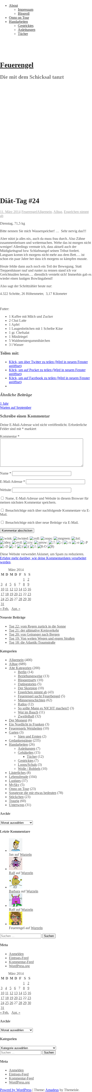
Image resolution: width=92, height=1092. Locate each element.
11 (6, 589)
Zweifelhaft (26, 716)
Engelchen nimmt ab (32, 692)
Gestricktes (25, 26)
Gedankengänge (20, 740)
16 (29, 589)
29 (25, 599)
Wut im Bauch (28, 712)
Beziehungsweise (30, 676)
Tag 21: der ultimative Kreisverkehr (34, 630)
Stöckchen (16, 797)
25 (7, 599)
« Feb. (4, 609)
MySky (14, 785)
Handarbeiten (18, 21)
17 (2, 594)
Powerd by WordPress (15, 1090)
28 (20, 599)
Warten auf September (15, 407)
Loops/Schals (27, 764)
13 (16, 589)
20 (16, 594)
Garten (14, 732)
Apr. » (15, 609)
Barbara (14, 891)
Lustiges (15, 781)
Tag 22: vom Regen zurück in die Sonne (37, 626)
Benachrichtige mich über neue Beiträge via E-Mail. (42, 522)
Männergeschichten (31, 700)
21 (20, 594)
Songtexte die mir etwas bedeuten (32, 793)
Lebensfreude (18, 777)
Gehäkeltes (25, 752)
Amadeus (52, 1090)
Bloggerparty (27, 680)
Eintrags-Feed (19, 958)
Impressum (25, 9)
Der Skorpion (27, 688)
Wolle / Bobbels (29, 769)
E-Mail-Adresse (12, 481)
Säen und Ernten (29, 736)
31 (2, 604)
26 (11, 599)
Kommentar (9, 436)
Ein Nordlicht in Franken (26, 724)
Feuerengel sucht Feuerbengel (39, 696)
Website (5, 490)
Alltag (57, 212)
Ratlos (22, 704)
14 (20, 589)
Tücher (23, 34)
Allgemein (44, 212)
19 (11, 594)
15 (25, 589)
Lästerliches (17, 773)
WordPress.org (19, 966)
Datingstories (27, 684)
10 (2, 589)
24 (2, 599)
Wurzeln (26, 854)
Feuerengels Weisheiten (25, 728)
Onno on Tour (19, 17)
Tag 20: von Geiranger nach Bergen (34, 634)
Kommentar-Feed (21, 962)
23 (29, 594)
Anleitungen (26, 30)
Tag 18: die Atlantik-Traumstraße (32, 642)
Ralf (12, 873)
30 (29, 599)
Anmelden (16, 954)
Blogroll (23, 13)
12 (11, 589)
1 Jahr (4, 403)
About (13, 5)
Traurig (14, 801)
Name (5, 473)
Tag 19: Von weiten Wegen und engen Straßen (42, 638)
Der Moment (18, 720)
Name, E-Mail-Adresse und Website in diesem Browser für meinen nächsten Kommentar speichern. (44, 500)
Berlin (22, 672)
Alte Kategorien (20, 668)
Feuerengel (16, 65)
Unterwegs (16, 805)
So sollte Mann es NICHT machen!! (43, 708)
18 (7, 594)
